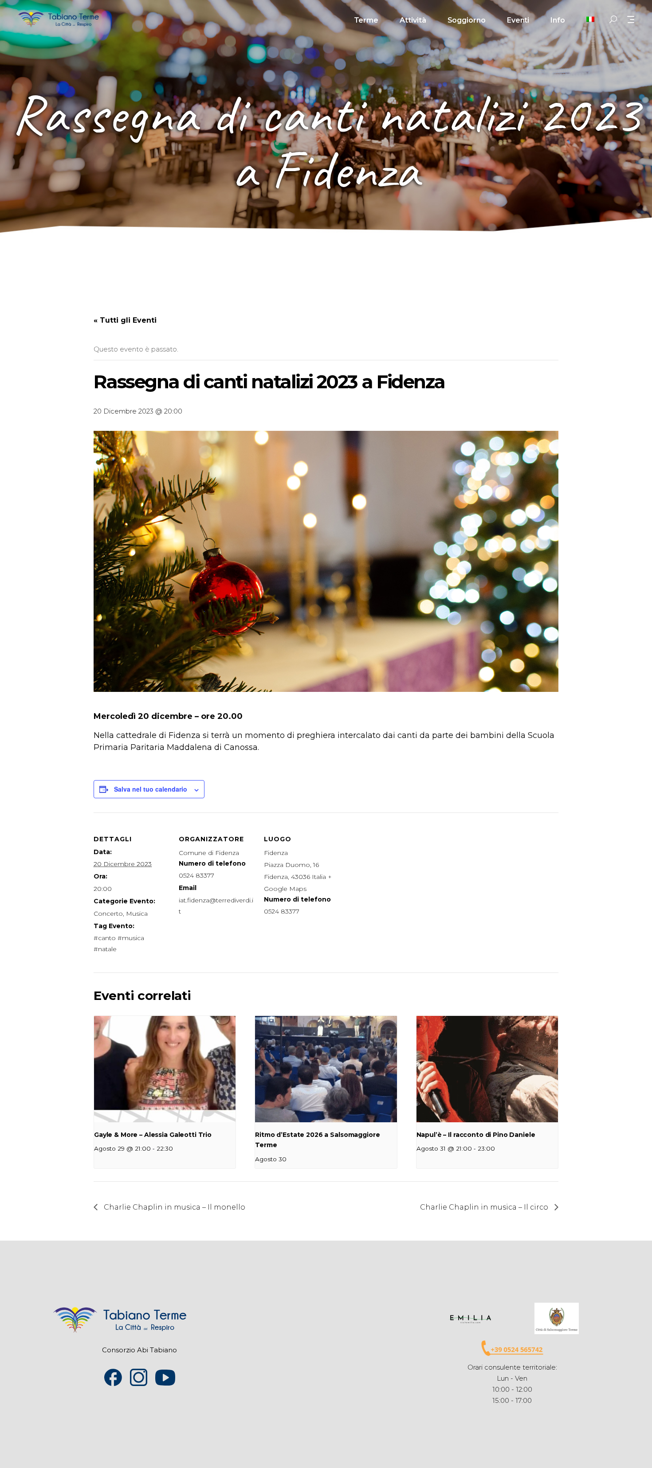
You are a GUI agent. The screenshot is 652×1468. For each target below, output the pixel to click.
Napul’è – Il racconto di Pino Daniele (475, 1135)
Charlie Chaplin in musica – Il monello (173, 1207)
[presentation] (165, 1069)
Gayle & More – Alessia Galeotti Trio (153, 1135)
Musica (137, 914)
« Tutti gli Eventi (125, 320)
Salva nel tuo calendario (150, 789)
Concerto (108, 914)
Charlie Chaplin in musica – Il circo (485, 1207)
